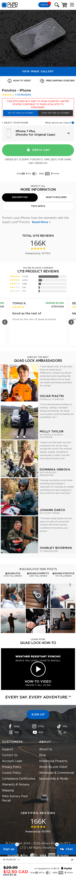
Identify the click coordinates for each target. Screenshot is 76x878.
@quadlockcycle (63, 574)
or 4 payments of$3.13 (46, 869)
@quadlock (12, 574)
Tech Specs (38, 206)
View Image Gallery (38, 71)
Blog (42, 755)
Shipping (8, 790)
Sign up (8, 849)
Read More (40, 222)
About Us (45, 749)
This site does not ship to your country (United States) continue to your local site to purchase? (38, 104)
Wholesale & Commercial (56, 773)
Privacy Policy (11, 767)
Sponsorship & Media (53, 778)
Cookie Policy (11, 773)
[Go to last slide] (5, 322)
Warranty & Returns (15, 784)
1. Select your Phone (15, 123)
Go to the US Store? (20, 113)
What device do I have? (58, 123)
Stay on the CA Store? (55, 113)
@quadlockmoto (38, 574)
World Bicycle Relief (53, 767)
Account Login (12, 761)
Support (7, 749)
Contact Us (9, 755)
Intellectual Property (53, 761)
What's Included (56, 197)
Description (20, 197)
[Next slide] (71, 322)
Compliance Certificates (18, 778)
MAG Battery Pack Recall (15, 798)
